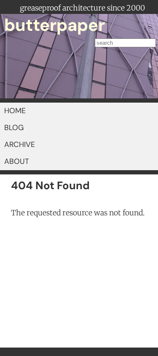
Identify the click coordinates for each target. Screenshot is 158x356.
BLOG (14, 127)
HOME (15, 110)
